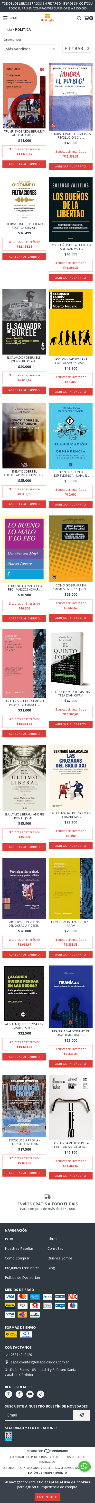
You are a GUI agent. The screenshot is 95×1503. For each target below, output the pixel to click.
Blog (51, 1268)
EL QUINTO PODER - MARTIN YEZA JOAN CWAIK (70, 693)
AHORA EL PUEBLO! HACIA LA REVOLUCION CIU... (71, 135)
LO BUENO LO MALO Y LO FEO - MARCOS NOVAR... (24, 587)
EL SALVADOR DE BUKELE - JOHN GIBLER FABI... (24, 359)
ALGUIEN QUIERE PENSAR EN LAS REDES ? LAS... (24, 1026)
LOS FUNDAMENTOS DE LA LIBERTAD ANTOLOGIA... (71, 1145)
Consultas (55, 1248)
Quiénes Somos (60, 1258)
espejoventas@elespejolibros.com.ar (40, 1362)
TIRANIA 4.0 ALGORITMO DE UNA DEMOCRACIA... (71, 1033)
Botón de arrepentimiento (47, 1472)
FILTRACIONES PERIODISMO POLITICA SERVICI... (24, 225)
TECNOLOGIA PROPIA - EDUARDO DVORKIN (24, 1142)
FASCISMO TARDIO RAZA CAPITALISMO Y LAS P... (70, 361)
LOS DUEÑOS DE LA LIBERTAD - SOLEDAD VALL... (70, 247)
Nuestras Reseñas (19, 1248)
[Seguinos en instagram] (8, 1394)
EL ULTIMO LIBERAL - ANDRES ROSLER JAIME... (24, 816)
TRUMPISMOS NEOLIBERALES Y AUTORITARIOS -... (24, 133)
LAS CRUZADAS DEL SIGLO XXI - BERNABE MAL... (70, 815)
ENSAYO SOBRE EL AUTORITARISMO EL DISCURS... (24, 473)
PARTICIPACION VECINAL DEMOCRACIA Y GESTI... (24, 923)
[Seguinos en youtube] (30, 1394)
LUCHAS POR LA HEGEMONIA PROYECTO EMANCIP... (24, 703)
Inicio (8, 29)
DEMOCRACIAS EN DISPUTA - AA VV (70, 923)
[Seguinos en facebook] (19, 1394)
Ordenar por (12, 40)
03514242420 (21, 1354)
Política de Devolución (22, 1277)
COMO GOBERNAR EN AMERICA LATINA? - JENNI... (71, 587)
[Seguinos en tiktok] (40, 1394)
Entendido (47, 1497)
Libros (52, 1238)
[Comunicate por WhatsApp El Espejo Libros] (84, 1466)
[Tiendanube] (47, 1452)
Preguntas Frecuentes (22, 1268)
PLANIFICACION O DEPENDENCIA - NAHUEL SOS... (70, 473)
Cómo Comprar (17, 1258)
